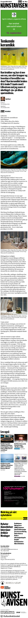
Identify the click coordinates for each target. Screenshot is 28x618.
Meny (26, 1)
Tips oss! (20, 1)
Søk (23, 1)
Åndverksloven (18, 533)
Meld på (25, 519)
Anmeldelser (7, 526)
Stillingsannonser (19, 527)
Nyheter (4, 523)
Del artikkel (7, 111)
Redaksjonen (18, 523)
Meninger (5, 535)
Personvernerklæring (20, 531)
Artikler (4, 532)
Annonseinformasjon (20, 529)
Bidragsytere (18, 525)
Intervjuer (5, 529)
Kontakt (16, 539)
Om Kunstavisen (18, 541)
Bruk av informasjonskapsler (20, 536)
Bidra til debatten (19, 543)
